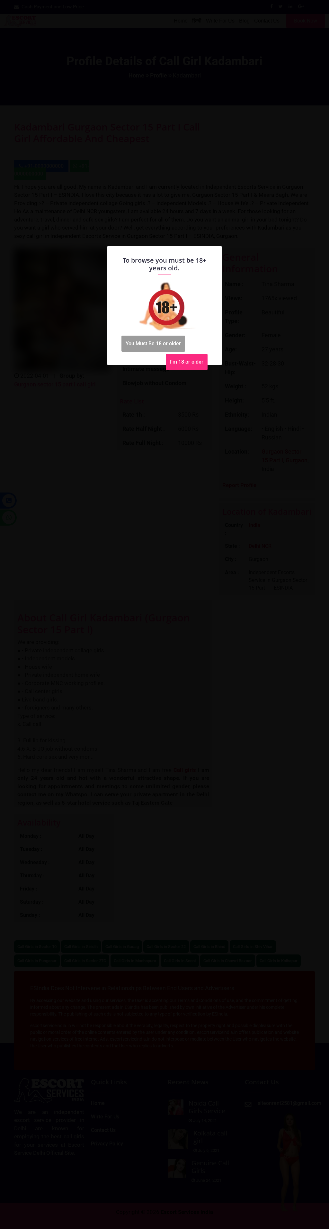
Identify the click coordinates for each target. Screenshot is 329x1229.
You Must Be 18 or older (153, 343)
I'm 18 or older (186, 362)
